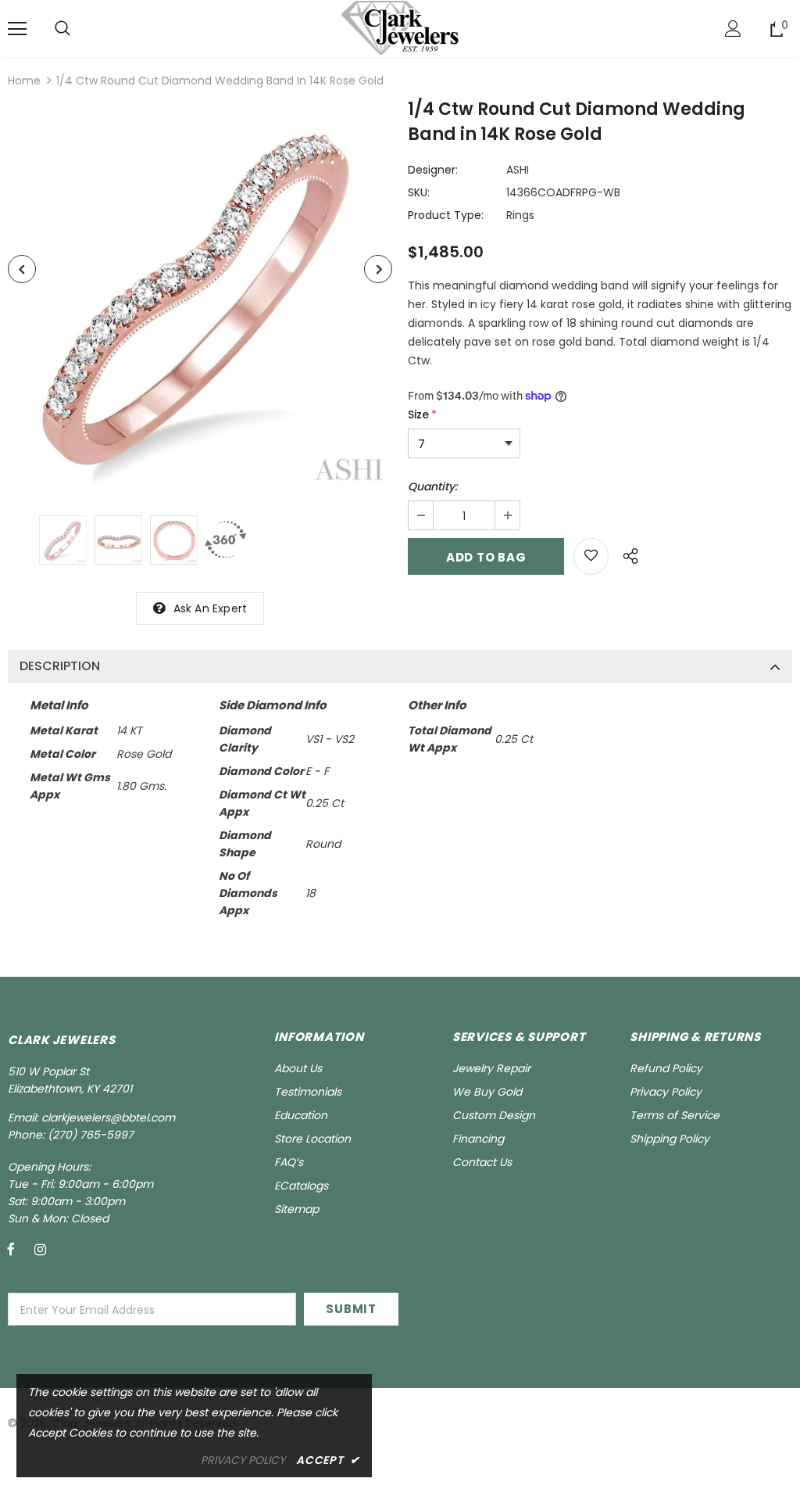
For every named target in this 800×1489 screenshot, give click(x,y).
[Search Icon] (62, 29)
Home (24, 80)
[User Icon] (733, 28)
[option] (200, 297)
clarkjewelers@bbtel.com (108, 1117)
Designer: (433, 170)
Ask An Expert (210, 608)
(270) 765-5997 (91, 1135)
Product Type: (446, 215)
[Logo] (400, 28)
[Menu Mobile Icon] (17, 29)
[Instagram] (40, 1249)
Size (422, 414)
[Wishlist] (591, 556)
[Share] (626, 553)
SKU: (419, 192)
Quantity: (432, 486)
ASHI (517, 170)
